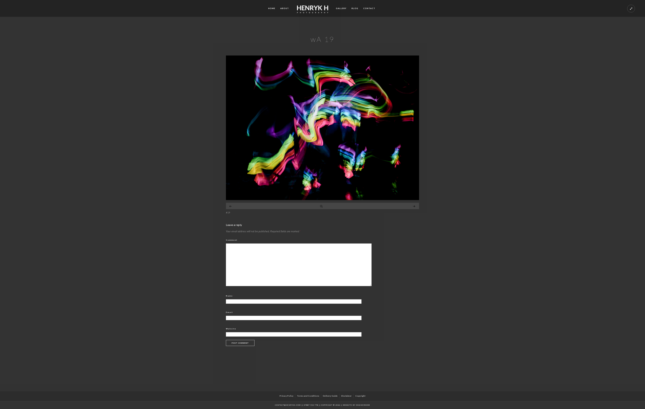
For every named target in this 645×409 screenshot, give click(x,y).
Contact (369, 8)
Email (230, 312)
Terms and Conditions (308, 396)
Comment (232, 240)
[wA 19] (322, 199)
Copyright (360, 396)
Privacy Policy (286, 396)
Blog (355, 8)
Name (230, 296)
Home (271, 8)
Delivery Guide (330, 396)
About (284, 8)
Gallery (341, 8)
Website (231, 329)
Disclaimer (346, 396)
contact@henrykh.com (288, 405)
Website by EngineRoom (356, 405)
